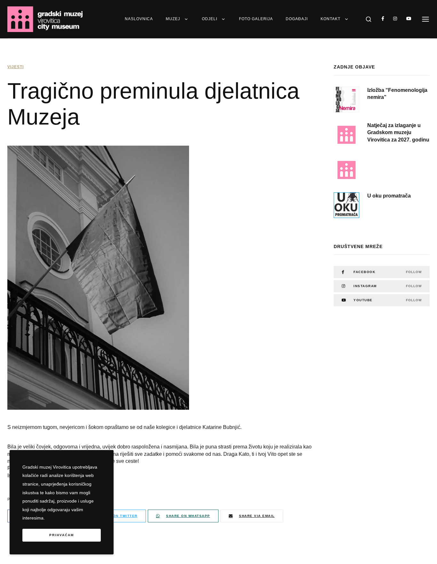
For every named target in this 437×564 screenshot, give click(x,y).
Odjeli (209, 19)
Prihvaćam (61, 535)
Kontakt (330, 19)
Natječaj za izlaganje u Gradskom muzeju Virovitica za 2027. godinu (398, 132)
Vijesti (15, 67)
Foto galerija (256, 19)
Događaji (297, 19)
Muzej (173, 19)
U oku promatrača (389, 195)
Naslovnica (139, 19)
